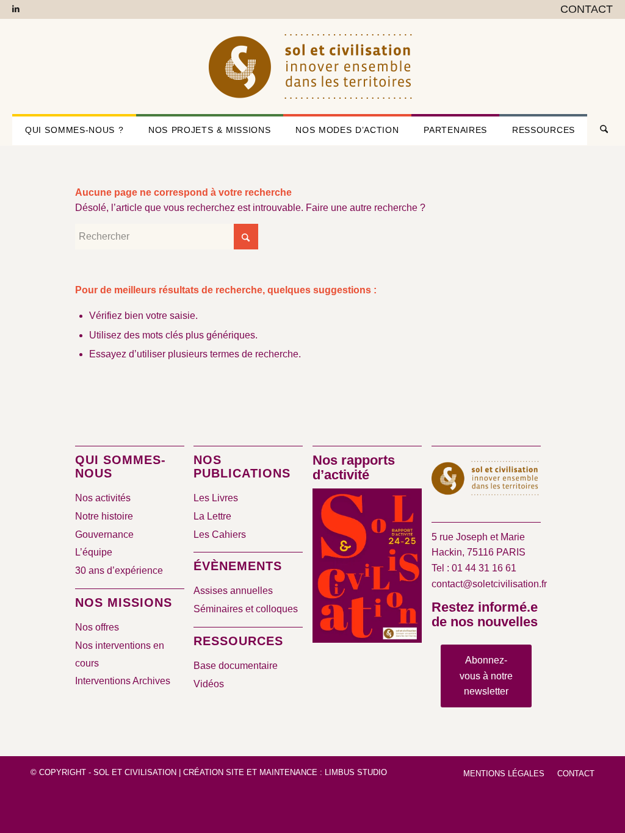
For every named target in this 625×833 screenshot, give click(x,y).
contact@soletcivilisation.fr (489, 584)
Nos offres (97, 627)
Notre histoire (104, 516)
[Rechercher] (599, 130)
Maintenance (288, 772)
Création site (213, 772)
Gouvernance (104, 534)
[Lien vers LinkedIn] (16, 9)
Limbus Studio (356, 772)
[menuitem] (583, 9)
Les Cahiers (219, 534)
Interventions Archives (122, 681)
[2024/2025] (367, 567)
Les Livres (215, 498)
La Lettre (212, 516)
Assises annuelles (233, 590)
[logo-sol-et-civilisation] (312, 66)
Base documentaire (235, 665)
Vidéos (208, 684)
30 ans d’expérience (119, 570)
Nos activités (103, 498)
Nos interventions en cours (119, 654)
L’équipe (93, 552)
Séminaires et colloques (245, 609)
